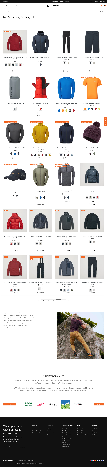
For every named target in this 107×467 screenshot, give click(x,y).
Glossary (99, 404)
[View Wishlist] (96, 5)
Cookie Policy (80, 429)
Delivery (49, 429)
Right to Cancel (80, 432)
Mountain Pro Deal (51, 432)
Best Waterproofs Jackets (66, 441)
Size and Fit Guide (66, 429)
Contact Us (49, 434)
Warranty (64, 436)
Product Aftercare (66, 432)
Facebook (96, 429)
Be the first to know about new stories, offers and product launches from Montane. (12, 439)
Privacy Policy (80, 430)
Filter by (7, 11)
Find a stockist (102, 1)
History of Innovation (37, 430)
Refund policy (65, 446)
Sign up (96, 1)
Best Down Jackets (66, 438)
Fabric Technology (66, 430)
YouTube (96, 432)
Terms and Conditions (82, 434)
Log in (91, 1)
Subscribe (22, 447)
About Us (34, 429)
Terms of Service (66, 444)
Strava (95, 434)
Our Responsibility (36, 432)
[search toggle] (92, 5)
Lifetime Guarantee (66, 434)
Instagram (96, 430)
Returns (49, 430)
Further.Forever (10, 404)
